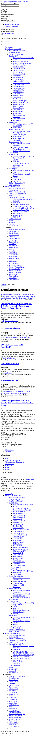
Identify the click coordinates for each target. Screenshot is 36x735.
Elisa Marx (17, 76)
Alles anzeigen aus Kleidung (23, 170)
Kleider (15, 176)
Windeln (16, 167)
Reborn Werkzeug (16, 142)
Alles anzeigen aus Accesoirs (23, 156)
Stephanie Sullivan (19, 115)
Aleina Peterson (19, 65)
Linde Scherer (18, 86)
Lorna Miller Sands (20, 88)
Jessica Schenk (18, 81)
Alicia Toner (17, 120)
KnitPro (11, 249)
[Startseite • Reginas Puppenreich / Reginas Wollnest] (14, 1)
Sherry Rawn (17, 113)
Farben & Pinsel (19, 135)
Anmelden (11, 21)
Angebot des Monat (16, 54)
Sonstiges (13, 222)
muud (12, 220)
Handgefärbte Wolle (16, 197)
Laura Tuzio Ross (18, 84)
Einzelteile (17, 127)
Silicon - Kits (18, 59)
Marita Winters (18, 92)
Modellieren (13, 152)
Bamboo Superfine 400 (21, 204)
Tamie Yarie (16, 117)
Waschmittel (13, 226)
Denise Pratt (17, 72)
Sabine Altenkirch (19, 104)
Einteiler (16, 172)
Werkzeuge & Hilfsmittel (21, 151)
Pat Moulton (17, 97)
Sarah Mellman (18, 108)
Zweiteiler (17, 181)
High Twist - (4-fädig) (21, 210)
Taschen (12, 224)
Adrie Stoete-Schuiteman (17, 229)
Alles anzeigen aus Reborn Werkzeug (21, 144)
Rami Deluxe (18, 213)
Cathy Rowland (19, 68)
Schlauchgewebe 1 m (9, 380)
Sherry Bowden (18, 111)
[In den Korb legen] (1, 44)
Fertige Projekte (15, 195)
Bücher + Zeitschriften (17, 183)
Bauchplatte (17, 126)
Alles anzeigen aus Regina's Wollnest (17, 189)
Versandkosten (29, 480)
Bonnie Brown (18, 67)
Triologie (16, 217)
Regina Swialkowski (20, 102)
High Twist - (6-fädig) (20, 211)
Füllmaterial (17, 136)
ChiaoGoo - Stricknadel (17, 194)
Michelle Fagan (18, 95)
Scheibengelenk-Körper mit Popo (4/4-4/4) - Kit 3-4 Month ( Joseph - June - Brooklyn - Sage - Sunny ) (16, 306)
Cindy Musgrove (19, 70)
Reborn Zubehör (16, 129)
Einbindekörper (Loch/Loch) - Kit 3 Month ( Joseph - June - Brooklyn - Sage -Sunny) (17, 403)
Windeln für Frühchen (10, 364)
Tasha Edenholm (19, 118)
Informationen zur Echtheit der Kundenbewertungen (17, 294)
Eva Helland (17, 79)
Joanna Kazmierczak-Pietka (21, 83)
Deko (15, 160)
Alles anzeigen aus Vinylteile (23, 124)
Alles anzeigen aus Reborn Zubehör (21, 132)
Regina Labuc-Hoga (20, 101)
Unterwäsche (18, 179)
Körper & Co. (18, 138)
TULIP (11, 281)
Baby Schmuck (18, 158)
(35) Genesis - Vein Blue (10, 328)
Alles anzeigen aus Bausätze (23, 58)
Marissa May (18, 90)
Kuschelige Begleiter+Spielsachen (21, 162)
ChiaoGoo (12, 236)
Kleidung (13, 169)
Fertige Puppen (14, 185)
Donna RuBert (19, 74)
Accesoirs (13, 154)
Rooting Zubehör (19, 149)
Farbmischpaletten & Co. (21, 147)
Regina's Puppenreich (13, 49)
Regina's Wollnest (12, 186)
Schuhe (15, 177)
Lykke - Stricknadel (15, 219)
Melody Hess (18, 93)
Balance (16, 202)
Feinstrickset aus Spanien (21, 174)
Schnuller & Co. (19, 165)
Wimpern (16, 140)
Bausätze (13, 56)
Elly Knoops (18, 77)
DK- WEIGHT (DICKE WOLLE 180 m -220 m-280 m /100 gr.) (23, 207)
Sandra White (18, 106)
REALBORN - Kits (20, 61)
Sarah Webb (17, 109)
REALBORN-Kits (15, 265)
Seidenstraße (18, 215)
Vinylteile (13, 122)
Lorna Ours (12, 251)
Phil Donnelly (18, 99)
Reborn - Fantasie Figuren (22, 63)
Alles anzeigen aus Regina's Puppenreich (17, 51)
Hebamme (9, 47)
